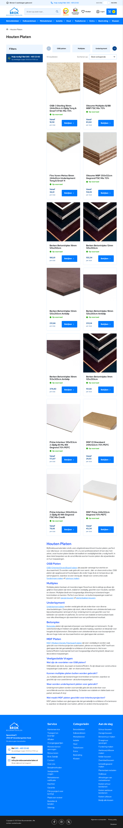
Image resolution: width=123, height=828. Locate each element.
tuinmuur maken (72, 578)
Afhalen (50, 739)
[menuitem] (55, 729)
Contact (50, 760)
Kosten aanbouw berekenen (105, 791)
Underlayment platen (55, 606)
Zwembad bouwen (106, 760)
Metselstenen (46, 21)
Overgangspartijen (55, 743)
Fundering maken (105, 746)
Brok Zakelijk (52, 756)
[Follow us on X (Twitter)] (68, 822)
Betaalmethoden (54, 767)
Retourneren (52, 753)
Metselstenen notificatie (53, 778)
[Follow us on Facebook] (54, 822)
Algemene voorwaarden (98, 820)
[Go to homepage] (14, 11)
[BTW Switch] (107, 3)
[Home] (7, 29)
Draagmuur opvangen (103, 741)
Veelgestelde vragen (52, 772)
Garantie (51, 787)
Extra (92, 21)
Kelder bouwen (104, 756)
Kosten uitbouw (104, 796)
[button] (24, 58)
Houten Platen (16, 29)
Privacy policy (112, 820)
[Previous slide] (49, 48)
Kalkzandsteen (29, 21)
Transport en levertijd (52, 734)
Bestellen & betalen (52, 802)
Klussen (115, 21)
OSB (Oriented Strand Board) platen (62, 567)
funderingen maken (55, 578)
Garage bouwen (105, 733)
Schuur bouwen (105, 729)
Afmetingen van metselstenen (105, 778)
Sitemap (51, 807)
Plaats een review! (54, 797)
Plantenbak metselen (107, 770)
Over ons (51, 764)
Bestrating (103, 21)
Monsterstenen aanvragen (54, 748)
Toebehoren (80, 21)
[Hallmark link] (75, 11)
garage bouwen (67, 598)
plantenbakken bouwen (85, 598)
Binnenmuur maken (106, 736)
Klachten (51, 784)
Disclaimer (113, 824)
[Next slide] (114, 48)
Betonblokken (12, 21)
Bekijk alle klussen (105, 800)
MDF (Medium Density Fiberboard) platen (64, 643)
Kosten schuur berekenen (104, 785)
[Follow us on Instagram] (61, 822)
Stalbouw (102, 774)
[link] (63, 82)
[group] (61, 48)
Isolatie (59, 21)
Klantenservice (53, 729)
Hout (68, 21)
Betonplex (51, 626)
